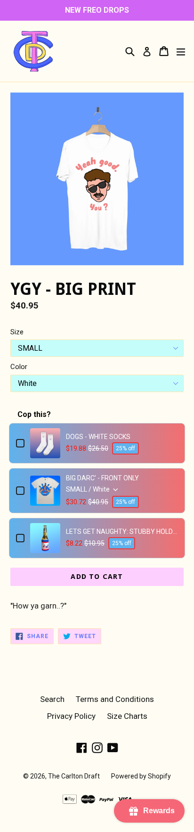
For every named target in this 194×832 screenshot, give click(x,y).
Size (17, 332)
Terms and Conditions (115, 699)
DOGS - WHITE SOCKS (98, 436)
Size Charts (127, 716)
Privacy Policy (71, 716)
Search (52, 699)
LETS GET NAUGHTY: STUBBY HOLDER (122, 531)
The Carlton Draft (74, 776)
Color (18, 366)
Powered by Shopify (141, 776)
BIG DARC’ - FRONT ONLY (102, 478)
